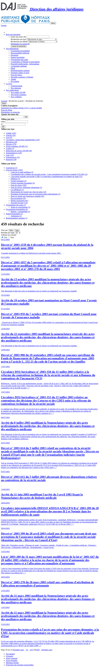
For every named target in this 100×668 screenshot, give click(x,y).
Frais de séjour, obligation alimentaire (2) (26, 187)
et (2, 124)
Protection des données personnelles (20, 665)
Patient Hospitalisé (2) (14, 214)
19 (37, 650)
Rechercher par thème (19, 42)
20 (39, 650)
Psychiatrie (15, 81)
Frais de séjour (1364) (14, 170)
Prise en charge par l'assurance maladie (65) (27, 196)
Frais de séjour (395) (19, 185)
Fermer (3, 25)
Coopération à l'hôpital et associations (25, 62)
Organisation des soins (19, 60)
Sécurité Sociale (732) (19, 203)
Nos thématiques (12, 49)
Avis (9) (9, 138)
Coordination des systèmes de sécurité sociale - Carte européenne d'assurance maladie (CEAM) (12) (49, 174)
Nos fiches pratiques (18, 95)
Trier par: (4, 230)
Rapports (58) (11, 159)
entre (3, 121)
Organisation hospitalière (20, 51)
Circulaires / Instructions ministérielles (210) (23, 140)
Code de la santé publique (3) (22, 172)
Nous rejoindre (11, 660)
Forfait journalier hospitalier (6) (23, 183)
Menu (53, 23)
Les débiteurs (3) (17, 190)
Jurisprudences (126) (14, 153)
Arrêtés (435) (11, 133)
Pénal (13, 68)
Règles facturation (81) (19, 201)
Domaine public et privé (20, 73)
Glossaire (9, 656)
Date (11, 230)
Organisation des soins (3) (16, 205)
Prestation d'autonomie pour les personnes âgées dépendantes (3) (35, 194)
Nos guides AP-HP (18, 92)
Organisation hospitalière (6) (17, 209)
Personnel (14, 55)
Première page (18, 650)
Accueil (4, 101)
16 (31, 650)
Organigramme (16, 86)
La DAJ (9, 84)
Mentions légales (12, 663)
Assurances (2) (11, 168)
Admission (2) (16, 216)
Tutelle (13, 79)
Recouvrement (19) (18, 198)
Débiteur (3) (15, 179)
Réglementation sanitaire (20, 70)
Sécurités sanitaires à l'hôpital (22, 77)
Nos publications (12, 90)
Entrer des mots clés (18, 37)
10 (27, 650)
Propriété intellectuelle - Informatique (25, 64)
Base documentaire (13, 34)
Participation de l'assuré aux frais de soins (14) (28, 192)
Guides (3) (10, 148)
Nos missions (16, 88)
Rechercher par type (18, 39)
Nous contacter (11, 658)
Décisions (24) (11, 142)
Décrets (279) (11, 144)
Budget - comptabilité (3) (20, 212)
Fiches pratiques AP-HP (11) (17, 146)
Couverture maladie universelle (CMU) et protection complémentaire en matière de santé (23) (46, 176)
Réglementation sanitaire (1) (16, 218)
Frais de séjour (16, 75)
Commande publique (19, 66)
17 (33, 650)
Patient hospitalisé (18, 57)
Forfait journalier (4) (18, 181)
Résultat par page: (8, 233)
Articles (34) (10, 135)
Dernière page (46, 650)
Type (17, 230)
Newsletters (10, 654)
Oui (5, 237)
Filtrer (4, 103)
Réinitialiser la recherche (20, 44)
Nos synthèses (16, 97)
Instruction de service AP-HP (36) (19, 151)
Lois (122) (10, 155)
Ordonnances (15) (13, 157)
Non (12, 237)
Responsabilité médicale (20, 53)
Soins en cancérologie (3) (20, 207)
